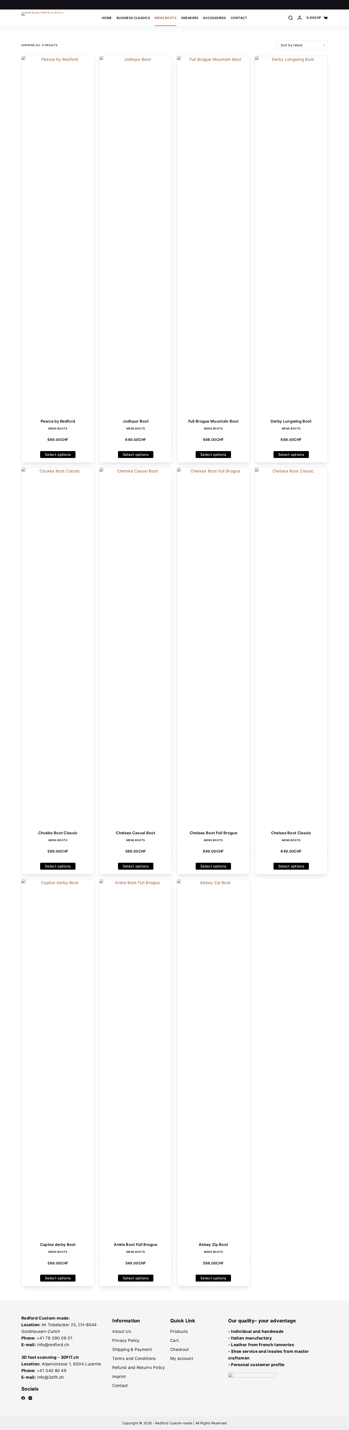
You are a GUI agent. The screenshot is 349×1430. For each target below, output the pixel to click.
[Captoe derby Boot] (58, 1057)
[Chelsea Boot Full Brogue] (213, 646)
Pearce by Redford (58, 421)
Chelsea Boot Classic (291, 832)
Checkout (179, 1349)
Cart (174, 1340)
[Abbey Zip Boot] (213, 1057)
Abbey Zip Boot (213, 1244)
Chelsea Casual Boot (135, 832)
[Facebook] (23, 1398)
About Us (121, 1331)
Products (179, 1331)
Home (107, 18)
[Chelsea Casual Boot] (135, 646)
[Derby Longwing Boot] (291, 234)
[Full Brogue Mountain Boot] (213, 234)
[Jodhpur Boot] (135, 234)
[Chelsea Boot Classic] (291, 646)
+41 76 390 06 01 (54, 1338)
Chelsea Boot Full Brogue (213, 832)
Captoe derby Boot (58, 1244)
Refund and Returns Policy (138, 1367)
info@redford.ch (53, 1344)
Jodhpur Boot (136, 421)
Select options (58, 454)
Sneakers (189, 18)
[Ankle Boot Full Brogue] (135, 1057)
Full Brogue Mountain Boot (213, 421)
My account (181, 1358)
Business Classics (133, 18)
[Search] (290, 18)
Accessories (214, 18)
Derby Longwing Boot (291, 421)
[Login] (299, 18)
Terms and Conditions (134, 1358)
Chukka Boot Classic (58, 832)
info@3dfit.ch (50, 1377)
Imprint (119, 1376)
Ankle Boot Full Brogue (135, 1244)
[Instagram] (30, 1398)
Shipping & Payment (132, 1349)
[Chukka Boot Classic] (58, 646)
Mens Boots (165, 18)
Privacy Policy (125, 1340)
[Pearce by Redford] (58, 234)
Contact (239, 18)
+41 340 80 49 (51, 1370)
